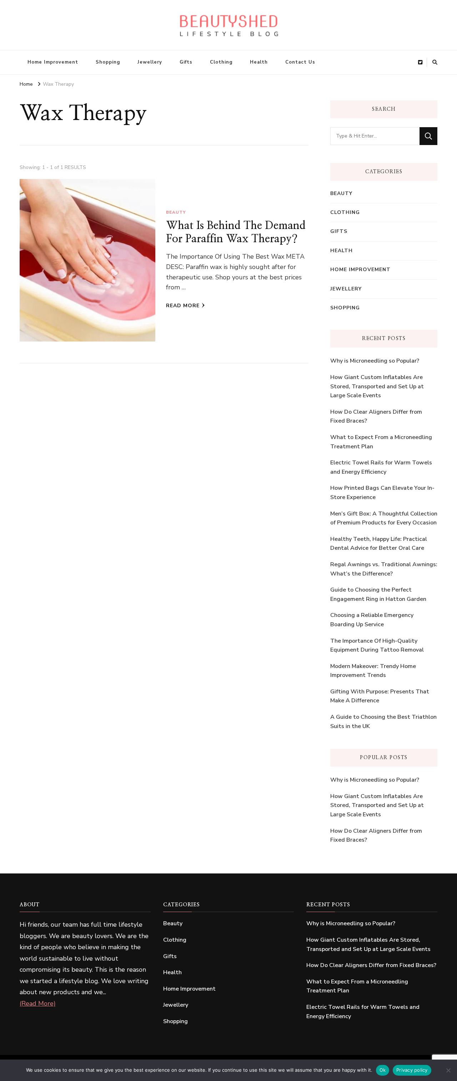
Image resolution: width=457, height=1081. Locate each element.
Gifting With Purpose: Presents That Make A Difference (379, 696)
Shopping (108, 62)
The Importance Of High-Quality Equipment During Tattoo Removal (377, 645)
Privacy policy (412, 1070)
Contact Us (300, 62)
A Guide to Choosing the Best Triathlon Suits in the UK (383, 721)
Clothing (221, 62)
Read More (183, 305)
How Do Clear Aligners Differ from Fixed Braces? (376, 416)
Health (259, 62)
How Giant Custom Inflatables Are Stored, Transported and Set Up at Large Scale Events (377, 386)
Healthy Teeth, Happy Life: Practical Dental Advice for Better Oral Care (378, 543)
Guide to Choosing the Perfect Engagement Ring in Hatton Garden (378, 594)
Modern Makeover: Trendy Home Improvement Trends (373, 670)
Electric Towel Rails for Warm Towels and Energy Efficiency (381, 467)
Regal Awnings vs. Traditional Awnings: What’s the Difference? (383, 569)
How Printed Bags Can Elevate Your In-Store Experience (382, 492)
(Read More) (38, 1003)
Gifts (186, 62)
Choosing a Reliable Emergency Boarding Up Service (371, 619)
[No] (448, 1070)
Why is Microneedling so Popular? (374, 361)
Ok (383, 1070)
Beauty (176, 212)
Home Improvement (52, 62)
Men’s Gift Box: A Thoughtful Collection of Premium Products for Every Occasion (383, 518)
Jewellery (149, 62)
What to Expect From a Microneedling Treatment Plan (381, 441)
